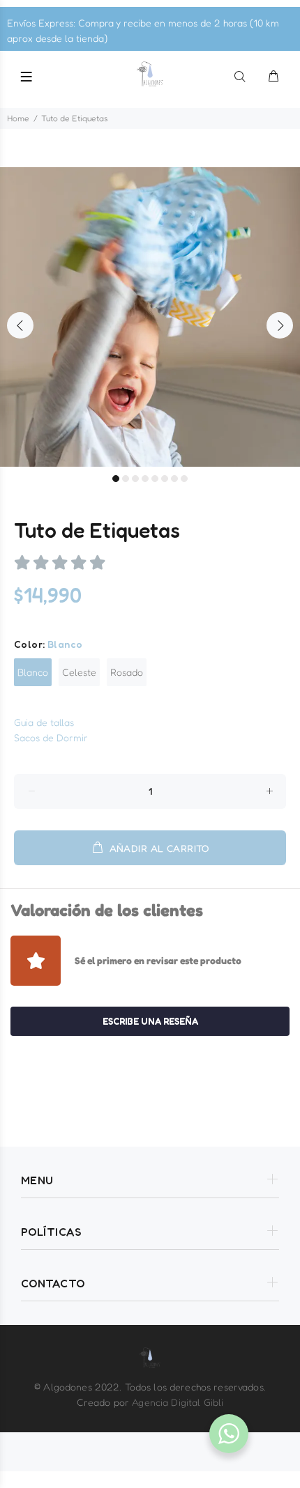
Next (280, 325)
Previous (20, 325)
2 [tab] (125, 478)
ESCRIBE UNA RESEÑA (150, 1021)
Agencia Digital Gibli (177, 1402)
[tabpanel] (150, 317)
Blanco (32, 672)
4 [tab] (145, 478)
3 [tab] (135, 478)
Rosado (126, 672)
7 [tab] (174, 478)
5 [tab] (154, 478)
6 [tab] (164, 478)
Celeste (79, 672)
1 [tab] (115, 478)
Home (18, 118)
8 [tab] (184, 478)
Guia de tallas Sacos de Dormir (51, 729)
